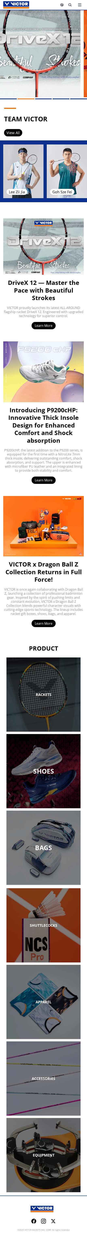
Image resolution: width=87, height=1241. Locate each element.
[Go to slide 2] (26, 98)
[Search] (70, 5)
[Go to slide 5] (78, 98)
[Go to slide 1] (8, 98)
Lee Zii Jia (17, 191)
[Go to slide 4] (61, 98)
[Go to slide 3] (43, 98)
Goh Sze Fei (62, 191)
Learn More (43, 325)
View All (13, 132)
